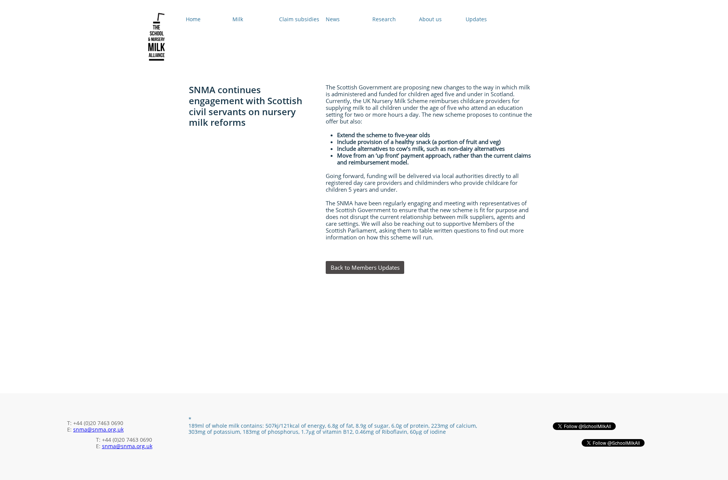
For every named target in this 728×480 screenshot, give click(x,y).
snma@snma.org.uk (98, 429)
